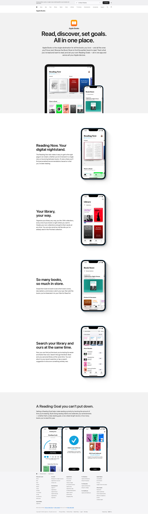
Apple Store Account (55, 480)
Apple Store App (69, 488)
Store (37, 478)
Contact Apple (100, 499)
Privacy (98, 482)
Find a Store (69, 478)
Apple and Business (86, 478)
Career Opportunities (101, 493)
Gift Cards (38, 498)
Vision (37, 488)
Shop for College (85, 487)
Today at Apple (69, 482)
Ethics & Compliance (101, 495)
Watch (37, 486)
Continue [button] (106, 2)
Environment (99, 480)
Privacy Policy (62, 511)
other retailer (57, 507)
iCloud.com (53, 482)
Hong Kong (104, 511)
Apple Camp (69, 486)
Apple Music (54, 489)
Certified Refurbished (70, 490)
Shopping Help (69, 496)
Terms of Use (69, 511)
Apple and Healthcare (86, 492)
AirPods (38, 490)
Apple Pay (38, 503)
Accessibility (99, 478)
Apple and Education (86, 485)
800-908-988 (70, 507)
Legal (81, 511)
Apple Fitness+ (54, 491)
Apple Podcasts (54, 493)
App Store (53, 497)
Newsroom (99, 489)
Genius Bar (68, 480)
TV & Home (38, 492)
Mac (37, 480)
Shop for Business (85, 480)
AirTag (37, 494)
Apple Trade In (69, 492)
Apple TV (53, 487)
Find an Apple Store (49, 507)
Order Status (69, 494)
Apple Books (40, 11)
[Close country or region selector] (111, 2)
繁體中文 (110, 511)
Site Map (86, 511)
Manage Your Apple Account (57, 478)
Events (98, 497)
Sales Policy (76, 511)
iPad (37, 482)
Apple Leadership (100, 491)
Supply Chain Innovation (102, 484)
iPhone (37, 484)
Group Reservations (70, 484)
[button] (88, 2)
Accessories (38, 496)
